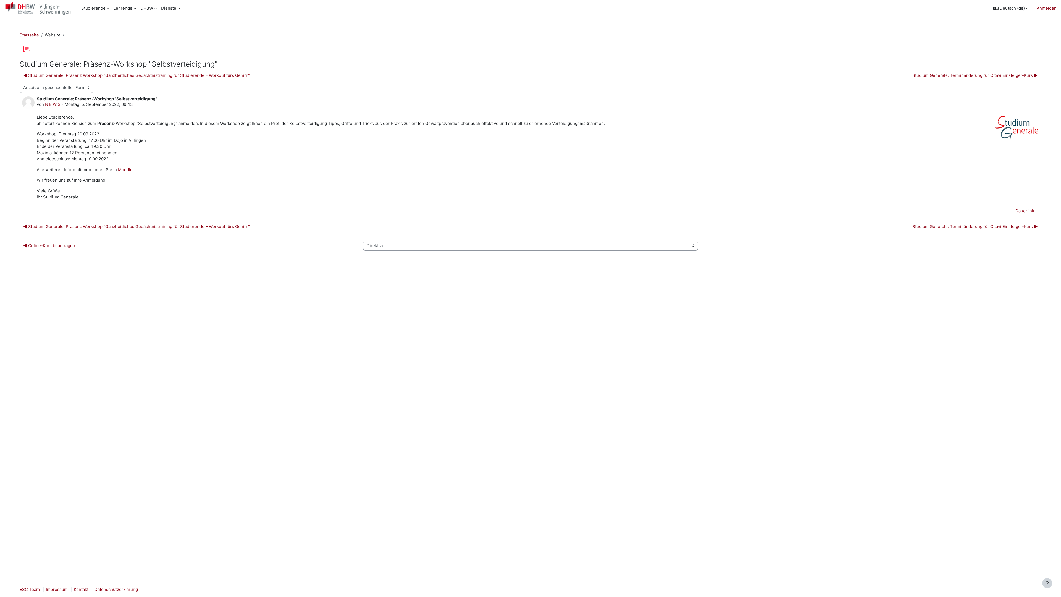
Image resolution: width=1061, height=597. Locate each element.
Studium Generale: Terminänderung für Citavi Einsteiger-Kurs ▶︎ (975, 75)
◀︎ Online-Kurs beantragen (49, 245)
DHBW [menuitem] (146, 8)
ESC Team (30, 589)
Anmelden (1047, 8)
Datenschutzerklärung (116, 589)
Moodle (125, 169)
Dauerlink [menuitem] (1024, 210)
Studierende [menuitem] (93, 8)
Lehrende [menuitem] (123, 8)
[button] (1011, 8)
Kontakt (81, 589)
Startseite (29, 35)
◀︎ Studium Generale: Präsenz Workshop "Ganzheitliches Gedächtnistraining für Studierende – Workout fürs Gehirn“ (136, 75)
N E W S (53, 104)
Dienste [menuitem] (168, 8)
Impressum (57, 589)
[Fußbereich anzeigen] (1047, 583)
